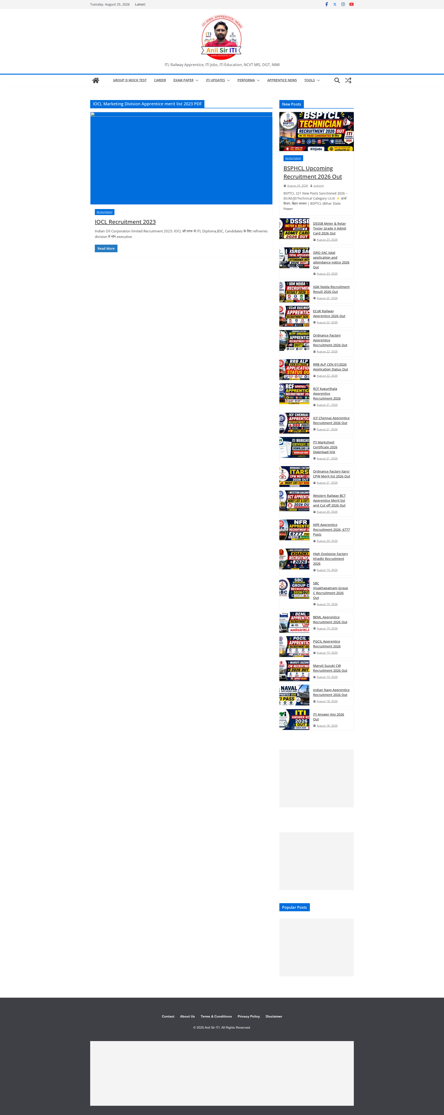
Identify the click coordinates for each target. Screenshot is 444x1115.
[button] (196, 80)
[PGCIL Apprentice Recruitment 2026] (294, 647)
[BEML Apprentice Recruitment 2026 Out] (294, 622)
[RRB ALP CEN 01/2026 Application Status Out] (294, 370)
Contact (168, 1016)
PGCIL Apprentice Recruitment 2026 (327, 643)
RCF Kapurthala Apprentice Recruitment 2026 (327, 393)
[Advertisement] (316, 778)
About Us (187, 1016)
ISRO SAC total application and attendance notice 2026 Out (331, 259)
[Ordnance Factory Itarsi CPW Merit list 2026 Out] (294, 477)
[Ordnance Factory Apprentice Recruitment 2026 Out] (294, 343)
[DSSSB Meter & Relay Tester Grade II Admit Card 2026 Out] (294, 231)
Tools (309, 80)
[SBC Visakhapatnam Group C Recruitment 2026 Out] (294, 593)
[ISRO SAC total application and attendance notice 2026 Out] (294, 263)
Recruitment (105, 212)
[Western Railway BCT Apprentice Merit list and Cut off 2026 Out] (294, 503)
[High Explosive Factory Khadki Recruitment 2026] (294, 562)
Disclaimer (274, 1016)
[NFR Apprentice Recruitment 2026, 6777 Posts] (294, 533)
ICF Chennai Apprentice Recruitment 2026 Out (331, 420)
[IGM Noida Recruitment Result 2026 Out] (294, 292)
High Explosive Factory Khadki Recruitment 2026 (330, 559)
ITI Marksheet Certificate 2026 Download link (325, 447)
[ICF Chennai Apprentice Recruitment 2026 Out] (294, 423)
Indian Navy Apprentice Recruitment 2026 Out (331, 692)
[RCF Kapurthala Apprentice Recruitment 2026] (294, 396)
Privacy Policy (249, 1016)
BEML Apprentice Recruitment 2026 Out (330, 619)
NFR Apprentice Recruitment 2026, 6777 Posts (331, 530)
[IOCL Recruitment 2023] (181, 158)
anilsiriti (319, 186)
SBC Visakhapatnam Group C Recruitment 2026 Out (330, 590)
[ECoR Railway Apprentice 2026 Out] (294, 316)
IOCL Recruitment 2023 (125, 221)
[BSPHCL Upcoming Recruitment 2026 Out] (316, 131)
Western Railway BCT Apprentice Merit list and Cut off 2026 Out (329, 500)
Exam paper (183, 80)
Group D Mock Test (130, 80)
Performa (246, 80)
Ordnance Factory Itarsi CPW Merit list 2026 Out (331, 473)
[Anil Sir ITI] (95, 80)
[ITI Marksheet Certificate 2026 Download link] (294, 450)
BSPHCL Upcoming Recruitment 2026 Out (313, 172)
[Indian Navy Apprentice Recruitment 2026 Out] (294, 695)
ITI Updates (215, 80)
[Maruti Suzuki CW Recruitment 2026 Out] (294, 671)
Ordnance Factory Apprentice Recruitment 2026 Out (330, 340)
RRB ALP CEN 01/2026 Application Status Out (330, 366)
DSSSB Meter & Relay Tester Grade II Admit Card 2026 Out (329, 228)
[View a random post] (348, 80)
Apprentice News (282, 80)
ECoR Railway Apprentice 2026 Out (329, 313)
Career (160, 80)
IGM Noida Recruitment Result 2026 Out (331, 289)
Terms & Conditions (216, 1016)
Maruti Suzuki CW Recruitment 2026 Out (330, 668)
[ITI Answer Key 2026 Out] (294, 720)
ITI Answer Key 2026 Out (328, 716)
